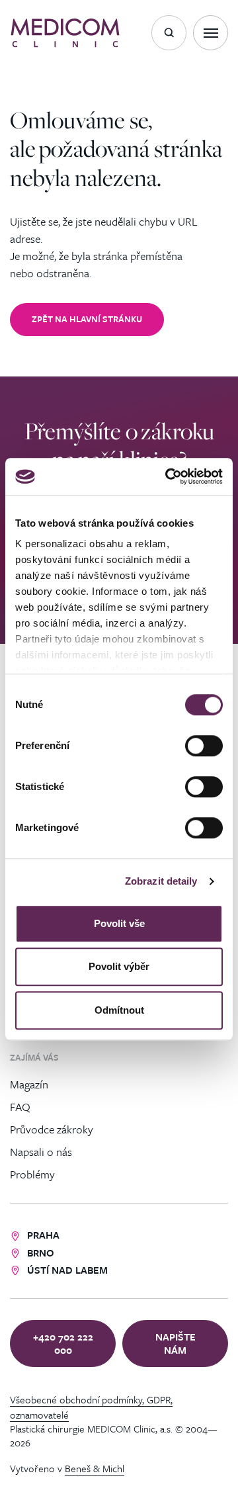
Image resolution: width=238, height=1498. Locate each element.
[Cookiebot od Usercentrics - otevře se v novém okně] (168, 476)
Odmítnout (119, 1010)
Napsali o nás (41, 1151)
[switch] (204, 745)
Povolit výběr (119, 966)
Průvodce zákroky (51, 1128)
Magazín (29, 1083)
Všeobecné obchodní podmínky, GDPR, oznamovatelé (91, 1406)
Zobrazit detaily (161, 881)
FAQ (20, 1106)
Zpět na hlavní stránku (87, 319)
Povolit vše (119, 923)
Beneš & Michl (94, 1468)
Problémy (32, 1173)
